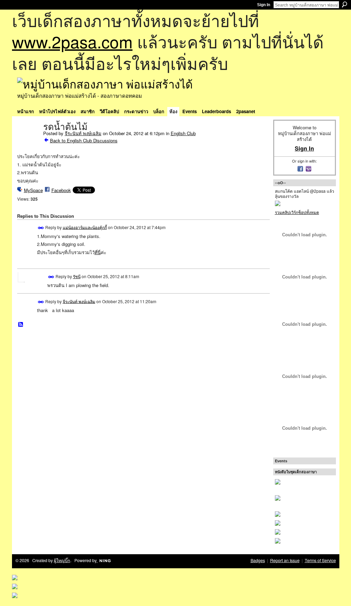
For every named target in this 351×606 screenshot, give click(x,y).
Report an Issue (285, 560)
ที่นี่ (98, 252)
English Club (183, 133)
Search (344, 4)
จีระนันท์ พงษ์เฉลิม (83, 133)
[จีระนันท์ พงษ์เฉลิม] (28, 141)
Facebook (61, 190)
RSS (21, 325)
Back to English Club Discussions (84, 140)
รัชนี (77, 276)
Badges (258, 560)
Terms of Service (320, 560)
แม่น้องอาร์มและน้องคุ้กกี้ (85, 227)
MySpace (33, 190)
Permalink (41, 228)
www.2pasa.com (72, 41)
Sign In (263, 4)
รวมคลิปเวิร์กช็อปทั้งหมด (297, 212)
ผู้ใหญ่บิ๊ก (62, 560)
